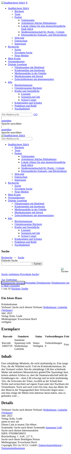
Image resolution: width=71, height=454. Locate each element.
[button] (65, 270)
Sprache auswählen (11, 123)
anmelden (6, 120)
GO (35, 114)
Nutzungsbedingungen (13, 448)
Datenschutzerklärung (50, 445)
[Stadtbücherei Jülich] (13, 2)
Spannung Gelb (54, 427)
